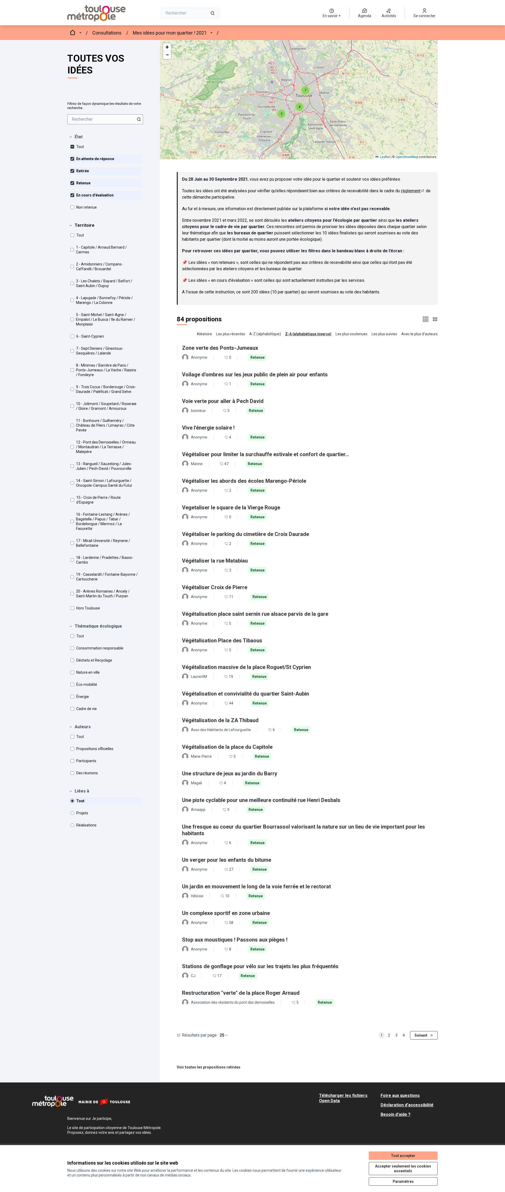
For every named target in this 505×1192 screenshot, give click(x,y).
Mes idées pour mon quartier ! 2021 (170, 33)
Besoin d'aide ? (396, 1114)
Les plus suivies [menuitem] (384, 334)
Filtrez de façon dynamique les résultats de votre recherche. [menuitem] (104, 106)
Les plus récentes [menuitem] (230, 334)
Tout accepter (403, 1156)
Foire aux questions (400, 1095)
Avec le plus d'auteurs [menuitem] (419, 334)
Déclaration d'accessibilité (407, 1104)
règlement (413, 190)
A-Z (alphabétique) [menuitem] (265, 334)
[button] (75, 137)
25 (222, 1035)
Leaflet (384, 157)
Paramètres (403, 1181)
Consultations (107, 33)
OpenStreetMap (407, 157)
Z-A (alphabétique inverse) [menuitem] (308, 334)
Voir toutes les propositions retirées (208, 1067)
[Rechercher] (212, 13)
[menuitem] (105, 119)
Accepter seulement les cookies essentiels (403, 1168)
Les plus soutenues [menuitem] (351, 334)
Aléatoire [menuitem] (204, 334)
